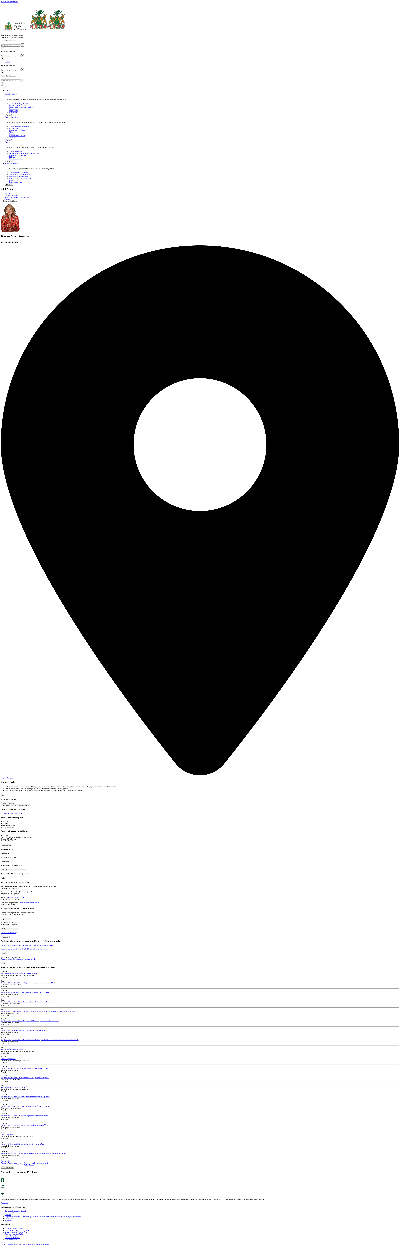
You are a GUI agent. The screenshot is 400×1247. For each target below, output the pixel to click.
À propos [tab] (14, 805)
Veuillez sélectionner (8, 803)
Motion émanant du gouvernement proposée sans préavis (19, 973)
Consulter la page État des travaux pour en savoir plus (19, 959)
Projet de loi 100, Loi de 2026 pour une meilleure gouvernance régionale (25, 1068)
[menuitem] (20, 103)
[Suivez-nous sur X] (2, 1183)
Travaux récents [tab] (24, 805)
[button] (5, 1161)
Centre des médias (11, 1236)
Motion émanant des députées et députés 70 (15, 1087)
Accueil (7, 193)
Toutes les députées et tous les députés (17, 197)
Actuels (7, 199)
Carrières (8, 1215)
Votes (3, 963)
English (7, 62)
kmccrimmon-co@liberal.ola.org (11, 813)
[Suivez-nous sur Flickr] (2, 1192)
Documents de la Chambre (13, 1228)
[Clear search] (22, 45)
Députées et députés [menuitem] (11, 94)
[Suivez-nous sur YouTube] (2, 1196)
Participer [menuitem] (8, 142)
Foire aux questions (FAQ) (14, 1234)
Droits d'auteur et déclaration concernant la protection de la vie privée (26, 1244)
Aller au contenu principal (9, 2)
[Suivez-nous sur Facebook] (2, 1181)
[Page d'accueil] (33, 33)
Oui (26, 1165)
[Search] (2, 48)
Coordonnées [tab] (6, 805)
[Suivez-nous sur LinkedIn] (2, 1187)
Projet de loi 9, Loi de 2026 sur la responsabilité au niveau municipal (23, 1030)
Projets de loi (6, 937)
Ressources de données (12, 1238)
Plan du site (4, 1203)
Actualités (8, 1220)
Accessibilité (9, 1218)
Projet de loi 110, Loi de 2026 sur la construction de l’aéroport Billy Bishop (25, 992)
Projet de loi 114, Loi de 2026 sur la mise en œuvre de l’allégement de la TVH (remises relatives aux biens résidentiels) (40, 1040)
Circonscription (6, 845)
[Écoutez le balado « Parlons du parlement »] (2, 1190)
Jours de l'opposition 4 (8, 1135)
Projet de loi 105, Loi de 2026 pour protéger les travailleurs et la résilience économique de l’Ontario (33, 1153)
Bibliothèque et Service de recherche (17, 1230)
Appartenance (6, 919)
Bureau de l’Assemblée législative (16, 1211)
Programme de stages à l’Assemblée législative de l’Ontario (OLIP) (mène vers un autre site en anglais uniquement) (43, 1217)
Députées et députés (11, 195)
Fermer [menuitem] (8, 115)
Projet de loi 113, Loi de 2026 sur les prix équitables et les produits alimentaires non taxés (30, 1021)
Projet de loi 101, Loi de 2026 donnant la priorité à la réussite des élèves (24, 1116)
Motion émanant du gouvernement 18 (13, 1049)
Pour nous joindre (11, 1213)
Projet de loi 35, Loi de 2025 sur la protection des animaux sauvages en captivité (27, 945)
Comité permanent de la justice (17, 897)
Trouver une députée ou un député (16, 1232)
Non (32, 1165)
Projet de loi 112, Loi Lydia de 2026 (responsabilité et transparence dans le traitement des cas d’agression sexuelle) (38, 1011)
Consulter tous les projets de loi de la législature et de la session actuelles (25, 949)
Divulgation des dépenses (9, 929)
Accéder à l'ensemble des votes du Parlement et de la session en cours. (24, 1163)
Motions (4, 953)
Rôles (3, 878)
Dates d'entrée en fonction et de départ (13, 870)
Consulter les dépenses (8, 933)
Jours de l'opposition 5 (8, 1059)
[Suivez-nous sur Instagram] (2, 1177)
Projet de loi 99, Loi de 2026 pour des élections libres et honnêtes (22, 1144)
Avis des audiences (11, 1240)
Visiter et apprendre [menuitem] (11, 163)
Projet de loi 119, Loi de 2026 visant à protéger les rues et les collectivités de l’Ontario (29, 983)
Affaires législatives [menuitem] (11, 117)
